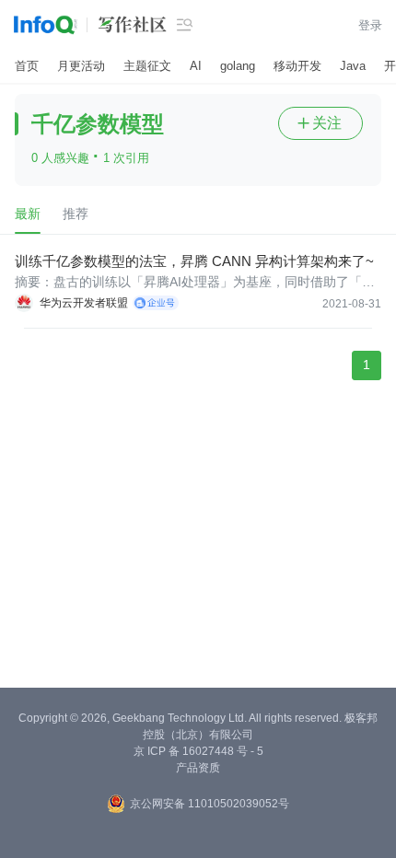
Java (353, 66)
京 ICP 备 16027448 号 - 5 (198, 751)
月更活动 (81, 66)
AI (196, 66)
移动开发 (297, 66)
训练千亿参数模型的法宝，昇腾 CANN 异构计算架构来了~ (194, 261)
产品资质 (198, 767)
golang (237, 66)
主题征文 (147, 66)
